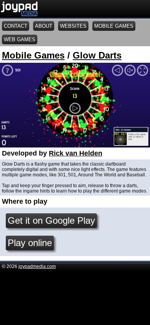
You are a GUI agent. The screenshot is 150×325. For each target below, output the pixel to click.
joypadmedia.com (37, 266)
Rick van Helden (75, 153)
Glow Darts (97, 55)
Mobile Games (33, 55)
